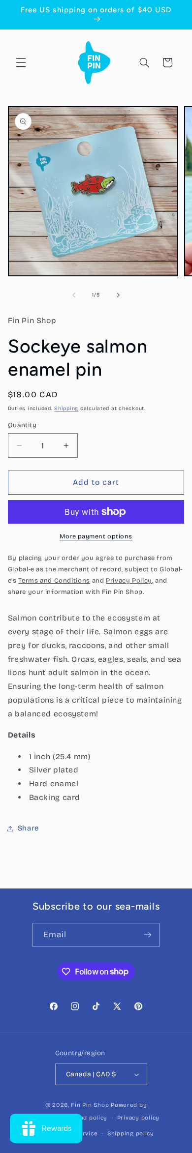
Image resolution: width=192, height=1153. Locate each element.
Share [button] (28, 828)
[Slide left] (74, 295)
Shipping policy (130, 1133)
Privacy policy (138, 1117)
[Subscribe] (147, 935)
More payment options (96, 536)
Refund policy (86, 1117)
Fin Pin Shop (90, 1104)
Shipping (66, 408)
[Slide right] (118, 295)
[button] (20, 62)
